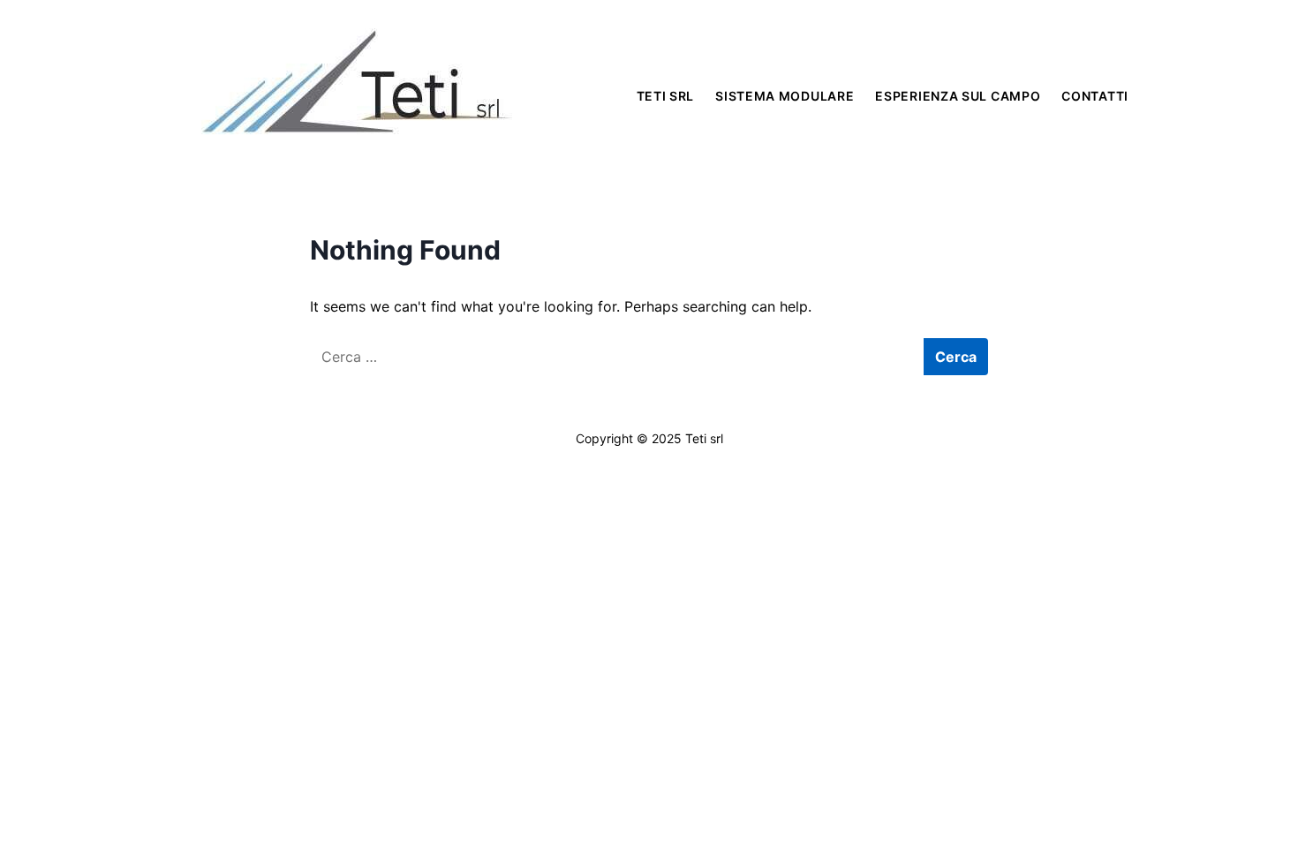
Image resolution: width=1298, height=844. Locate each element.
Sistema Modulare (784, 95)
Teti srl (666, 95)
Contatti (1094, 95)
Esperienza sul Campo (957, 95)
